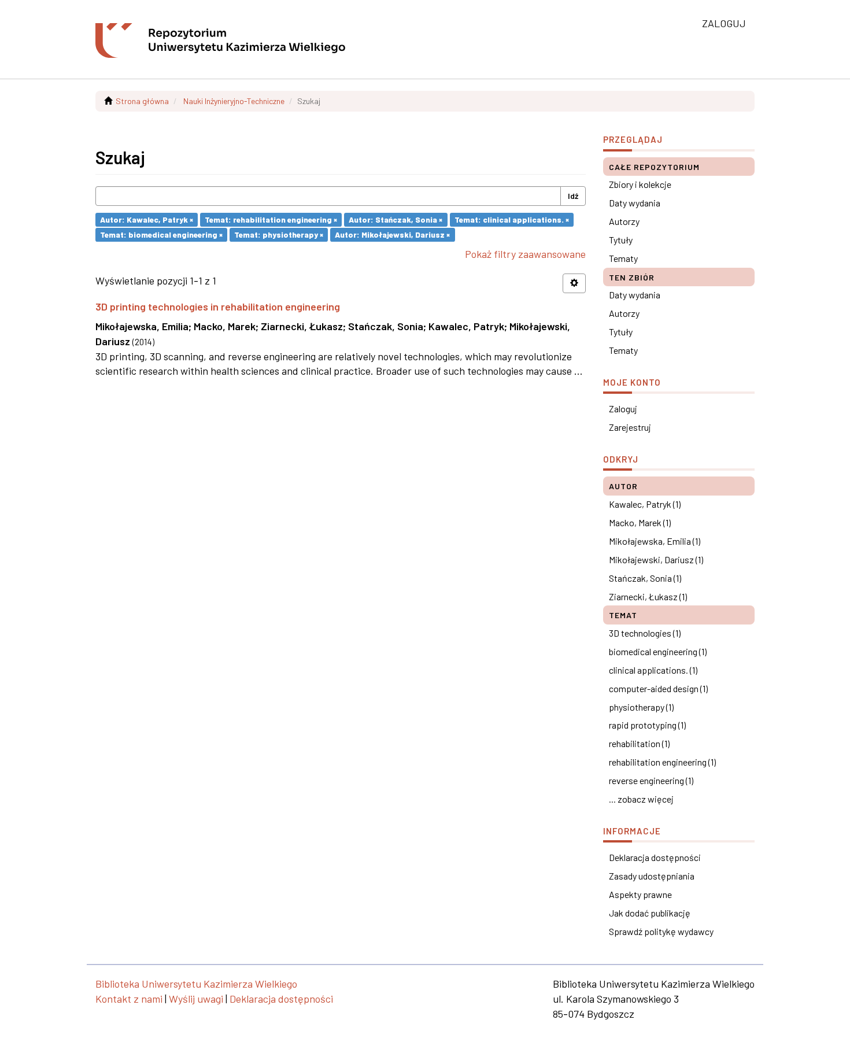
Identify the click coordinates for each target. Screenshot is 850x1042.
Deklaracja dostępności (655, 857)
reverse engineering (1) (651, 780)
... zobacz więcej (641, 798)
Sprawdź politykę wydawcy (661, 931)
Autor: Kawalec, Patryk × (146, 219)
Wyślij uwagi (196, 998)
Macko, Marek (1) (640, 522)
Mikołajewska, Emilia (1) (654, 540)
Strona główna (142, 101)
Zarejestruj (630, 427)
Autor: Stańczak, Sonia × (395, 219)
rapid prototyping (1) (647, 724)
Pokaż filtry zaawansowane (525, 253)
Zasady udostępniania (651, 875)
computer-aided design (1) (658, 688)
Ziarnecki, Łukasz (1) (648, 596)
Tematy (623, 258)
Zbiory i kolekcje (640, 184)
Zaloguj (623, 408)
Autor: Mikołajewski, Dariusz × (392, 234)
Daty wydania (634, 202)
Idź (573, 196)
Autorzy (624, 221)
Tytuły (621, 239)
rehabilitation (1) (639, 743)
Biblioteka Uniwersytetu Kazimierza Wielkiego (196, 983)
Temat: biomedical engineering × (161, 234)
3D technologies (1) (645, 632)
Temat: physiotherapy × (278, 234)
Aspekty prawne (640, 894)
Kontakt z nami (128, 998)
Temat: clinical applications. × (511, 219)
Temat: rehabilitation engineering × (271, 219)
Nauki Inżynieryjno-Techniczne (233, 101)
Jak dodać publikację (649, 912)
